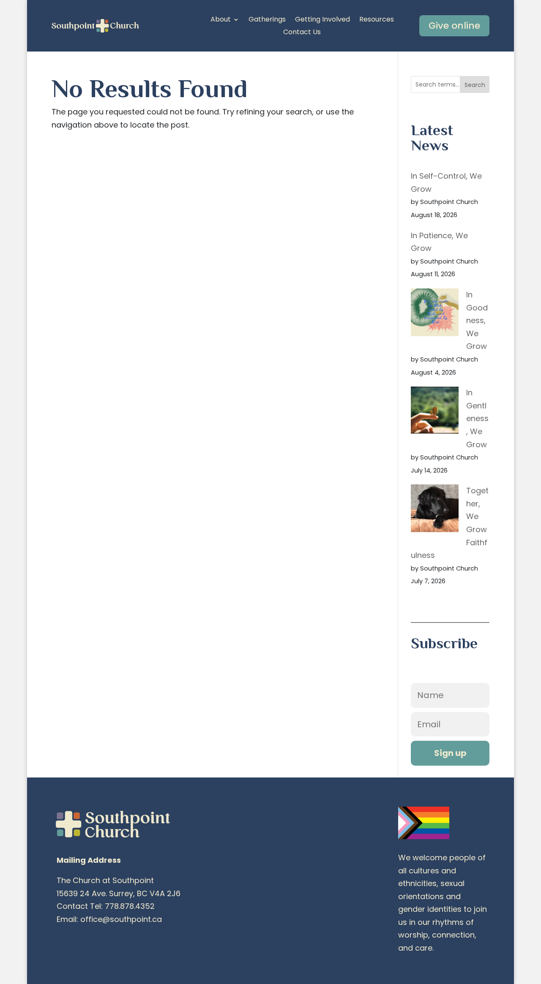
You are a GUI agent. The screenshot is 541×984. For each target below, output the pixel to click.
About (220, 20)
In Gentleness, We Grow (477, 418)
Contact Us (302, 33)
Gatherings (267, 20)
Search (474, 85)
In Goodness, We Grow (477, 320)
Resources (376, 20)
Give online (454, 25)
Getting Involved (322, 20)
